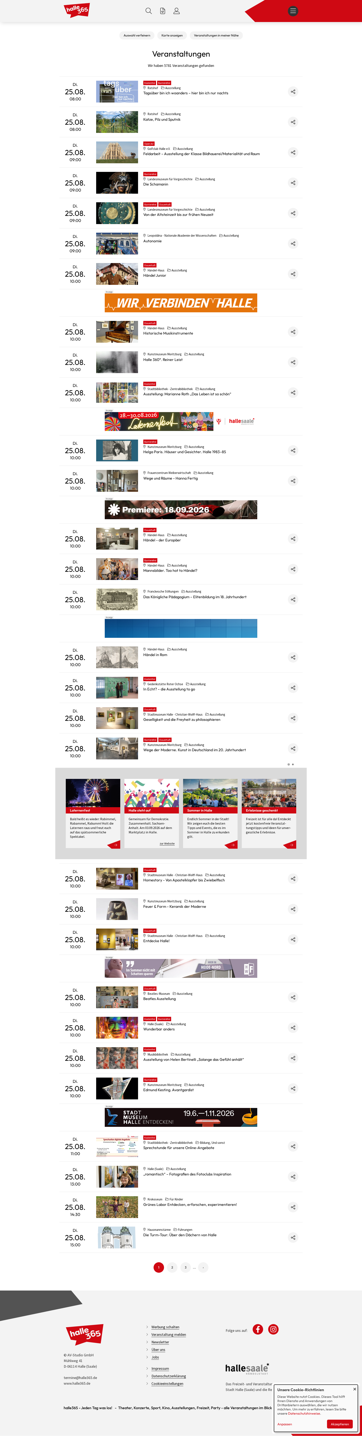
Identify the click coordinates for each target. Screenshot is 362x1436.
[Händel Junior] (117, 274)
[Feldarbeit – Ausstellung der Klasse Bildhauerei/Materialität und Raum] (117, 152)
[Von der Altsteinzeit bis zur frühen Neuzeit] (117, 213)
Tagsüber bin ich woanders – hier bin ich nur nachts (185, 93)
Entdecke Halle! (156, 940)
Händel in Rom (155, 654)
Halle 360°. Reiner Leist (163, 359)
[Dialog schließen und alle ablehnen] (355, 1387)
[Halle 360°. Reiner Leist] (117, 362)
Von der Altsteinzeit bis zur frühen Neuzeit (178, 214)
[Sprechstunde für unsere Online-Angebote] (117, 1146)
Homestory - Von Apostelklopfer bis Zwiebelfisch (184, 880)
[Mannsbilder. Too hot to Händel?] (117, 569)
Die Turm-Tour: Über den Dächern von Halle (180, 1234)
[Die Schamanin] (117, 183)
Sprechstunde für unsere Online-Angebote (178, 1147)
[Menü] (293, 11)
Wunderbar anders (159, 1029)
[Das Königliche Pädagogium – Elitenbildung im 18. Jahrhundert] (117, 599)
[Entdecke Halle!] (117, 939)
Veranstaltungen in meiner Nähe (216, 35)
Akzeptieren (340, 1424)
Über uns (158, 1349)
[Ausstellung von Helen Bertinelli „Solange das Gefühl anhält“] (117, 1058)
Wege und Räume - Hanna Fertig (170, 478)
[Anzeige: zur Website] (181, 421)
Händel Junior (154, 275)
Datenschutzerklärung (168, 1376)
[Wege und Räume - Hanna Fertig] (117, 481)
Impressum (160, 1368)
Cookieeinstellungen (167, 1383)
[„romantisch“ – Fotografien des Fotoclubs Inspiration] (117, 1177)
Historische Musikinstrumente (168, 333)
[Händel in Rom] (117, 657)
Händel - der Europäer (162, 540)
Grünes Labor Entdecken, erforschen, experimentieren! (190, 1204)
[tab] (288, 764)
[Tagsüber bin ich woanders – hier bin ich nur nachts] (117, 91)
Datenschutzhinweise (304, 1413)
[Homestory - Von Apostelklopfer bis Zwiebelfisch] (117, 879)
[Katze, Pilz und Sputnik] (117, 122)
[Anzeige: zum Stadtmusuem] (181, 1117)
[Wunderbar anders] (117, 1028)
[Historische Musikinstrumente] (117, 332)
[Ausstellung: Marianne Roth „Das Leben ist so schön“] (117, 392)
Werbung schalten (165, 1326)
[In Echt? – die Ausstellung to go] (117, 688)
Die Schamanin (155, 184)
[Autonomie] (117, 243)
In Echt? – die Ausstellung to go (169, 689)
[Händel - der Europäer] (117, 539)
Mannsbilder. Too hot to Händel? (170, 570)
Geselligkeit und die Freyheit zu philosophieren (181, 719)
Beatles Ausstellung (159, 998)
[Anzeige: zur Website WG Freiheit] (181, 968)
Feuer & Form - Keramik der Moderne (174, 906)
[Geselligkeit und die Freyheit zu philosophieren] (117, 718)
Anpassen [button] (284, 1424)
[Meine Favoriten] (162, 11)
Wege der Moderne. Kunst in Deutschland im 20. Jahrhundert (194, 749)
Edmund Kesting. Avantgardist (168, 1089)
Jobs (155, 1357)
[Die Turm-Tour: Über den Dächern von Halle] (117, 1237)
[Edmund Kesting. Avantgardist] (117, 1088)
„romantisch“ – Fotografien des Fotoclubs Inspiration (187, 1174)
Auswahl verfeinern (137, 35)
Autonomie (152, 241)
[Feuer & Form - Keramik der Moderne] (117, 909)
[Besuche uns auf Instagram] (273, 1329)
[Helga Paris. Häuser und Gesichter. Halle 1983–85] (117, 450)
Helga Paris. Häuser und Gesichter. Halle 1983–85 (184, 451)
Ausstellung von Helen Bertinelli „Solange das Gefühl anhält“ (193, 1059)
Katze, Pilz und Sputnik (162, 119)
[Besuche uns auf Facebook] (258, 1329)
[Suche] (149, 11)
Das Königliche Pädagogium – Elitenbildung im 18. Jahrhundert (195, 596)
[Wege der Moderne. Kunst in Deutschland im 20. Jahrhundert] (117, 748)
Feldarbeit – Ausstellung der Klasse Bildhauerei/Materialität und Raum (201, 153)
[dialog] (316, 1408)
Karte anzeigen (172, 35)
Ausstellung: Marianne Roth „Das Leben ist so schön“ (187, 394)
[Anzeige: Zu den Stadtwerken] (181, 302)
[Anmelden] (176, 11)
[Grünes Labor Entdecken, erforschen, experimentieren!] (117, 1207)
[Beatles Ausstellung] (117, 997)
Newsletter (160, 1342)
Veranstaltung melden (168, 1334)
